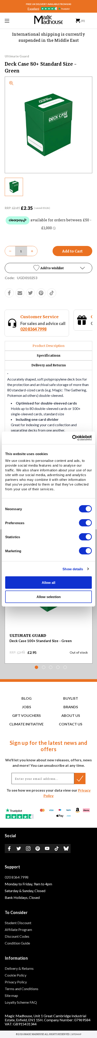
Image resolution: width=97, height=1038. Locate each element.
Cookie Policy (15, 975)
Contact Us (70, 724)
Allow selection (49, 596)
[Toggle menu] (13, 20)
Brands (70, 707)
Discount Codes (17, 936)
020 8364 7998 (33, 329)
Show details (72, 569)
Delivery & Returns (19, 968)
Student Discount (18, 923)
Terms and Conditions (21, 989)
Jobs (26, 707)
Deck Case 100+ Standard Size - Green (40, 641)
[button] (48, 268)
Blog (26, 698)
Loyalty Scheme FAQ (21, 1002)
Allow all (48, 582)
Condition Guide (17, 943)
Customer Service (39, 316)
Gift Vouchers (26, 715)
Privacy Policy (16, 982)
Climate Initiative (26, 724)
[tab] (36, 667)
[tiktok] (51, 292)
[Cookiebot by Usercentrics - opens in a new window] (72, 438)
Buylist (70, 698)
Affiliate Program (18, 929)
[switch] (85, 522)
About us (70, 715)
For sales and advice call (42, 326)
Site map (11, 995)
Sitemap (76, 1034)
